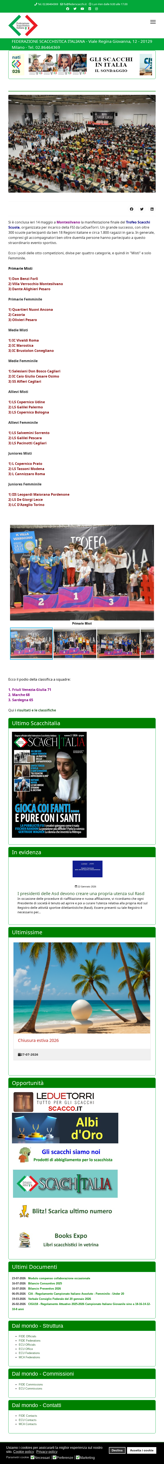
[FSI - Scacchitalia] (82, 1183)
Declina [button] (117, 1450)
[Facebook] (67, 9)
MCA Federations (29, 1357)
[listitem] (82, 887)
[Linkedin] (89, 9)
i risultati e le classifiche (35, 710)
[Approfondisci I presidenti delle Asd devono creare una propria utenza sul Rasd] (82, 869)
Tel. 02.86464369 (48, 4)
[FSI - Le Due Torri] (82, 1102)
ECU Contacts (28, 1420)
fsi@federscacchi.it (75, 4)
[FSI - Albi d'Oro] (82, 1128)
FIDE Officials (27, 1336)
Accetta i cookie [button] (142, 1450)
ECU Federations (29, 1353)
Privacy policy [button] (46, 1452)
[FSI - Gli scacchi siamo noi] (82, 1156)
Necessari (42, 1458)
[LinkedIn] (152, 209)
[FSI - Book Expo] (82, 1241)
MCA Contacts (28, 1424)
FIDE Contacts (28, 1415)
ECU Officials (27, 1344)
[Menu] (153, 21)
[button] (147, 64)
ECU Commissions (30, 1388)
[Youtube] (82, 9)
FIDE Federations (30, 1340)
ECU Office (26, 1349)
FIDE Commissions (31, 1384)
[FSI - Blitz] (82, 1212)
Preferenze (65, 1458)
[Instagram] (96, 9)
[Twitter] (74, 9)
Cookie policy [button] (23, 1452)
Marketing (87, 1458)
